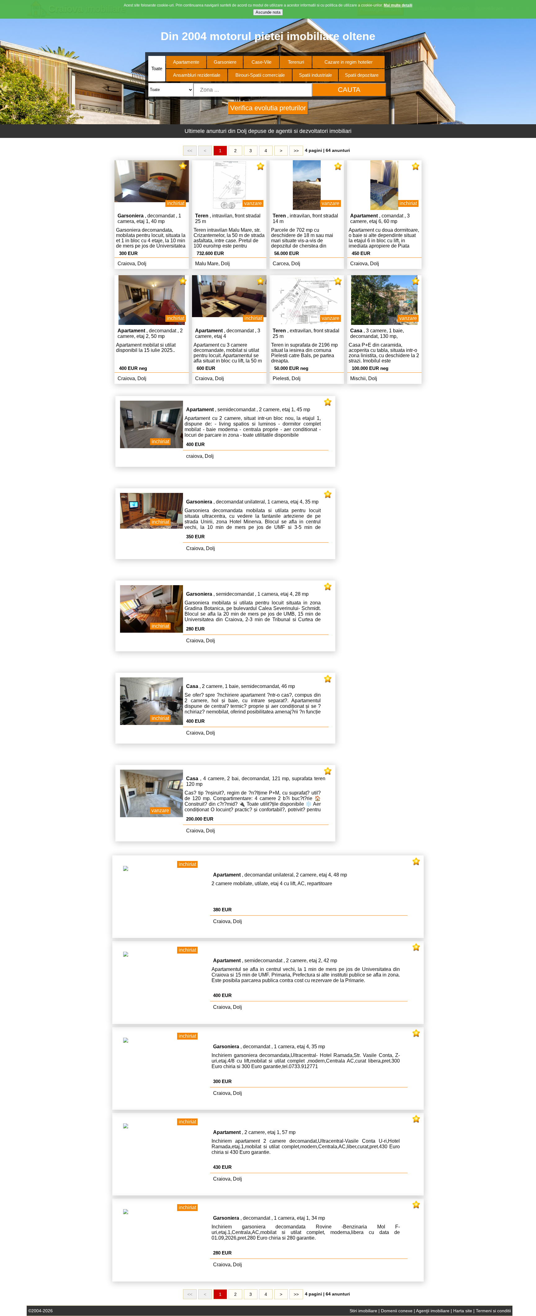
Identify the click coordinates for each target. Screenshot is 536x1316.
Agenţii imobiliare (432, 1310)
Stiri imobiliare (363, 1310)
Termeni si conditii (493, 1310)
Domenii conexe (397, 1310)
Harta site (462, 1310)
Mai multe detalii (398, 5)
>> (296, 150)
